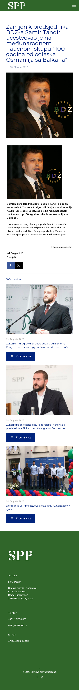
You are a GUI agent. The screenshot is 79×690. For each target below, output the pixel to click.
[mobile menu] (74, 5)
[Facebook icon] (37, 677)
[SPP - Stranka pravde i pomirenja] (16, 5)
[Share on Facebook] (11, 265)
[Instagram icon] (42, 677)
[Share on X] (19, 265)
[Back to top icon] (39, 668)
